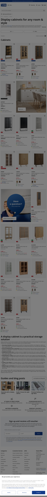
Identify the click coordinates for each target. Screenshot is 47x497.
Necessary (24, 492)
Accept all (38, 492)
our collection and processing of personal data (16, 487)
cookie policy (31, 487)
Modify (8, 492)
